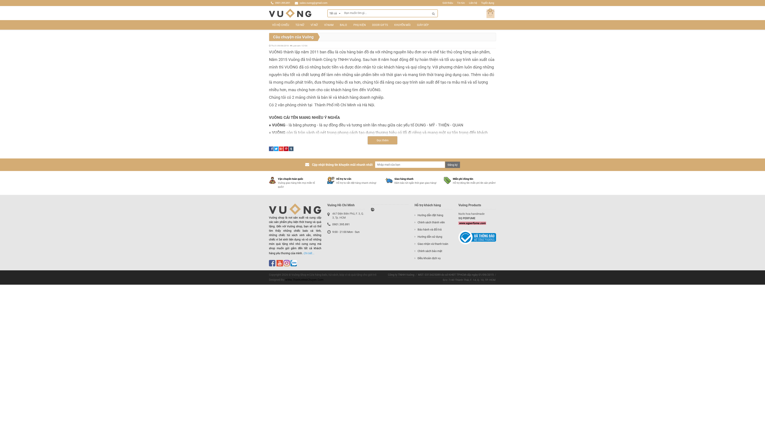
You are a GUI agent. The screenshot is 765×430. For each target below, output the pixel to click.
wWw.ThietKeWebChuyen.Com (304, 279)
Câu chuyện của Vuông (293, 37)
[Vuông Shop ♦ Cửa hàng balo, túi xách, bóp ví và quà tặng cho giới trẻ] (290, 13)
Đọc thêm (382, 140)
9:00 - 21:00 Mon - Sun (346, 232)
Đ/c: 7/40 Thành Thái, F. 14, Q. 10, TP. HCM (469, 279)
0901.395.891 (282, 2)
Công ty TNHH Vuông (401, 274)
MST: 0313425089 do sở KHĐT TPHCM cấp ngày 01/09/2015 (456, 274)
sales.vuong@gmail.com (313, 2)
